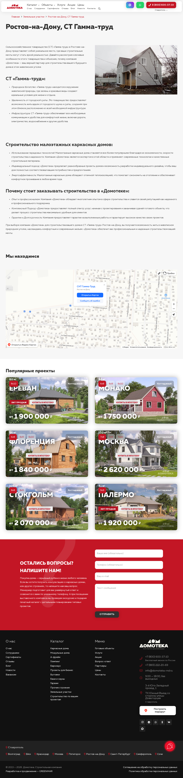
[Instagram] (142, 722)
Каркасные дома (59, 648)
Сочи (160, 754)
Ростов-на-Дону (95, 754)
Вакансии (11, 675)
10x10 (24, 384)
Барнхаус (55, 666)
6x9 (111, 384)
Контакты (100, 675)
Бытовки (55, 675)
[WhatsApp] (156, 722)
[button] (99, 6)
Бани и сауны (57, 679)
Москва (59, 754)
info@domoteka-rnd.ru (159, 670)
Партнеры (100, 666)
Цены (98, 670)
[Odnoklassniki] (162, 722)
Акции (98, 657)
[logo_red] (15, 6)
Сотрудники (12, 653)
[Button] (130, 5)
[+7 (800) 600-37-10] (142, 659)
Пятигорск (74, 754)
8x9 (22, 490)
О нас (9, 648)
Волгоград (14, 754)
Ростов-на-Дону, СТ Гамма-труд (66, 17)
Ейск (28, 754)
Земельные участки (33, 17)
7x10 (120, 437)
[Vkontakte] (169, 722)
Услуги (98, 653)
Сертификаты (13, 657)
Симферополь (144, 754)
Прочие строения (60, 688)
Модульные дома (59, 653)
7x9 (111, 437)
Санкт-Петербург (120, 754)
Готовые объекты (104, 648)
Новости (10, 670)
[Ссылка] (47, 400)
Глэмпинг (55, 661)
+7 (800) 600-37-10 (157, 657)
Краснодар (43, 754)
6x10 (120, 384)
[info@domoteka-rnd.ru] (142, 671)
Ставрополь (15, 747)
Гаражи (54, 683)
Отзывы (10, 661)
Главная (15, 17)
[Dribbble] (142, 729)
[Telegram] (149, 722)
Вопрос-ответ (103, 661)
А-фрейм (55, 657)
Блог (8, 666)
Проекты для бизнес (61, 670)
